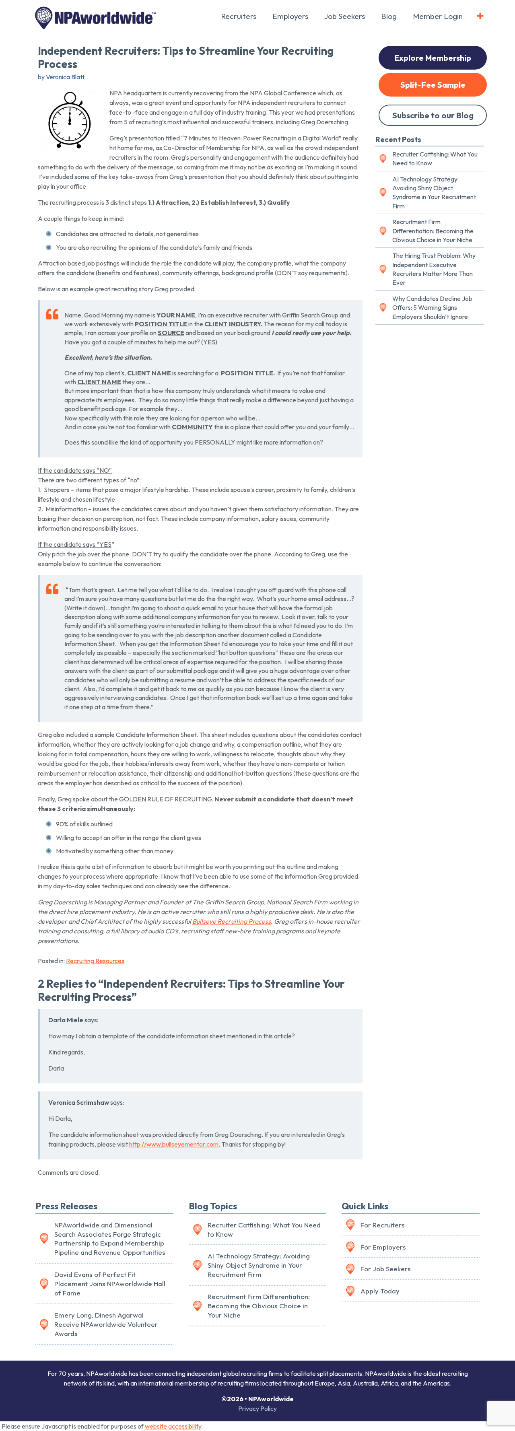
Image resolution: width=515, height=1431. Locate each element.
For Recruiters (382, 1225)
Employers (290, 16)
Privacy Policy (257, 1408)
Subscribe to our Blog (433, 115)
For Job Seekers (385, 1268)
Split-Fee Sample (433, 85)
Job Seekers (344, 16)
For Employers (383, 1247)
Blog (389, 16)
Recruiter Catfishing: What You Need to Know (435, 158)
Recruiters (238, 16)
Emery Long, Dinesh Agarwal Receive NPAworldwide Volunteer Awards (106, 1324)
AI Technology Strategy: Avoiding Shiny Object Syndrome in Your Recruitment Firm (434, 192)
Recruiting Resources (95, 961)
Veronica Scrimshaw (78, 1102)
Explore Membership (432, 58)
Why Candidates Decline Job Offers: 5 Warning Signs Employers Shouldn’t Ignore (432, 307)
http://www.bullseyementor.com (173, 1144)
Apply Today (380, 1291)
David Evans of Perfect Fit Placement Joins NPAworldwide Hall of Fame (109, 1283)
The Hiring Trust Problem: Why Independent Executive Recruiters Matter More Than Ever (434, 268)
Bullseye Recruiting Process (231, 921)
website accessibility (173, 1426)
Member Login (438, 16)
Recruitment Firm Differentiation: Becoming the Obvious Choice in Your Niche (433, 231)
